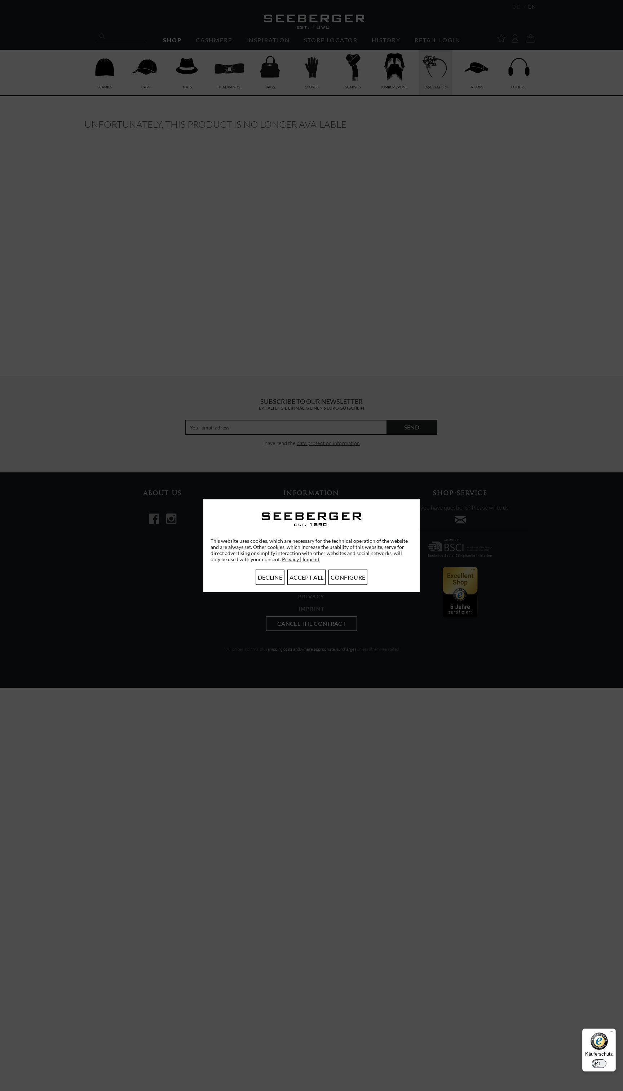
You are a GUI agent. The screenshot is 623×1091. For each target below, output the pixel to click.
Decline (270, 577)
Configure (348, 577)
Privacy (291, 559)
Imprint (310, 559)
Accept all (306, 577)
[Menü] (611, 1033)
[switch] (599, 1063)
